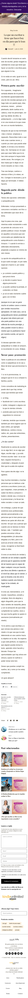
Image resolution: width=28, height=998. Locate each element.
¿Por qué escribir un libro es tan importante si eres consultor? (11, 818)
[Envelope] (18, 953)
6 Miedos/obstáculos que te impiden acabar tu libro (19, 698)
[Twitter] (9, 953)
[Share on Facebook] (7, 720)
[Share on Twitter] (10, 720)
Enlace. (23, 349)
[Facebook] (6, 953)
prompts (17, 930)
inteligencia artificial (7, 930)
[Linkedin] (21, 953)
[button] (14, 14)
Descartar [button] (17, 10)
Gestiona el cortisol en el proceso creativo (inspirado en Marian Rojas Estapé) (12, 771)
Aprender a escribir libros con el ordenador (6, 698)
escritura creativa (17, 926)
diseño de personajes (14, 923)
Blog (11, 30)
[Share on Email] (17, 720)
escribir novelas (6, 926)
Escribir (15, 30)
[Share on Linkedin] (13, 720)
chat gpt (4, 923)
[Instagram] (15, 953)
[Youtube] (12, 953)
